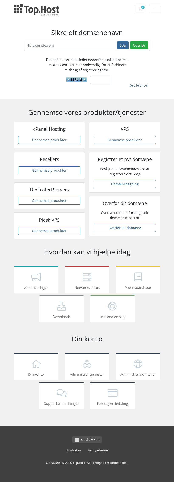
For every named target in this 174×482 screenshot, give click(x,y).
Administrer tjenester (87, 374)
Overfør (139, 45)
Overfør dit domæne (124, 227)
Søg (123, 45)
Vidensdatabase (138, 287)
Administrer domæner (138, 374)
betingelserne (98, 450)
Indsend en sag (112, 316)
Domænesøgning (125, 184)
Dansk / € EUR (89, 440)
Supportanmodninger (61, 403)
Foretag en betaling (112, 403)
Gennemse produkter (49, 140)
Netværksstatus (87, 287)
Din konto (36, 374)
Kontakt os (73, 450)
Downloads (62, 316)
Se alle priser (138, 85)
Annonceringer (36, 287)
